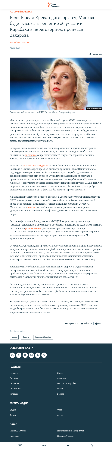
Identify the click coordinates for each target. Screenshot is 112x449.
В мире (60, 394)
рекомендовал (33, 228)
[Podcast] (44, 355)
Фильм (13, 415)
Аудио (60, 415)
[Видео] (68, 445)
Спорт (60, 373)
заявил (31, 207)
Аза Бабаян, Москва (19, 43)
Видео (13, 410)
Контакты (14, 436)
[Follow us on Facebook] (12, 355)
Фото (59, 410)
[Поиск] (92, 445)
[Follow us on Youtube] (25, 355)
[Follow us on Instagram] (31, 355)
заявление (31, 155)
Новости (14, 373)
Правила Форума (65, 436)
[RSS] (37, 355)
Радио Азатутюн (18, 431)
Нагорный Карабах (21, 12)
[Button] (95, 54)
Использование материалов (70, 431)
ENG (44, 445)
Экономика (15, 389)
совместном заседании (36, 166)
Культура (14, 394)
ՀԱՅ (20, 445)
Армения (61, 378)
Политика (15, 378)
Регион (60, 389)
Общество (14, 384)
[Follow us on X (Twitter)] (18, 355)
